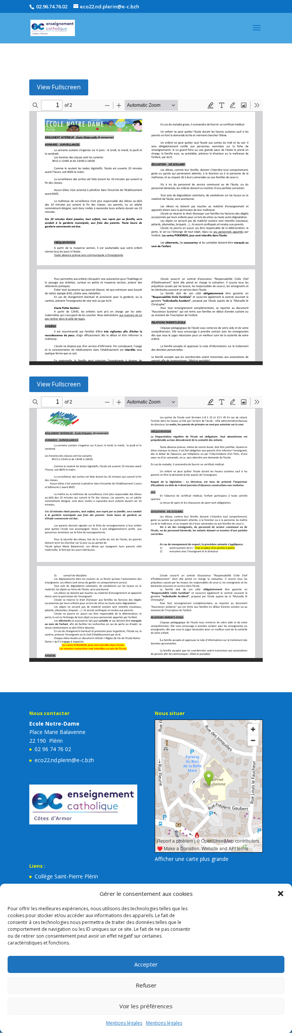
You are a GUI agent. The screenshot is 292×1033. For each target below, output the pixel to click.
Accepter (146, 964)
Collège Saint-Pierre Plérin (66, 876)
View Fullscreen (59, 87)
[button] (280, 893)
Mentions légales (124, 1023)
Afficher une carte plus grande (192, 858)
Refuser (146, 985)
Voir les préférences (146, 1006)
